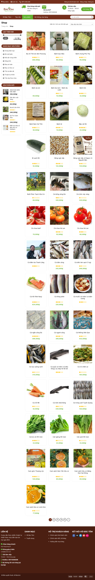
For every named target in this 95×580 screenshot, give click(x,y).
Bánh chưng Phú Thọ (83, 54)
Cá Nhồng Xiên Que (83, 332)
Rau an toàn (8, 64)
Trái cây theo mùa (10, 78)
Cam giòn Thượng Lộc (36, 471)
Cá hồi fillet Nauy (36, 296)
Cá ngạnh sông (59, 332)
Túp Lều (18, 17)
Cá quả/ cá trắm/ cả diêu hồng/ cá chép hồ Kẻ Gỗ (59, 368)
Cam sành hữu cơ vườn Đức (36, 507)
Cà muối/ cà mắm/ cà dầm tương (82, 297)
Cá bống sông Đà (59, 194)
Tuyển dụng (30, 538)
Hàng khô (8, 61)
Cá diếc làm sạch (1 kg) (83, 262)
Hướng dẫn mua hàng (57, 541)
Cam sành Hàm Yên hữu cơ (59, 471)
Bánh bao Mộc (59, 54)
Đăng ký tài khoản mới (71, 2)
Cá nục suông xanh (36, 367)
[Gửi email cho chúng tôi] (77, 535)
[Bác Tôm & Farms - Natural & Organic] (10, 9)
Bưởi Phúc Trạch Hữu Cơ (36, 194)
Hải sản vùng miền (11, 57)
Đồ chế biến (9, 54)
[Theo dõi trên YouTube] (83, 535)
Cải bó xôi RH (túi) (35, 437)
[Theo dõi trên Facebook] (73, 535)
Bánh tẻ (59, 124)
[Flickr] (87, 535)
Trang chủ (4, 26)
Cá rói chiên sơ (83, 367)
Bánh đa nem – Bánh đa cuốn (59, 89)
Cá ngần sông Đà (36, 332)
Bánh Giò (83, 88)
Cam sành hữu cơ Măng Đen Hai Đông (82, 472)
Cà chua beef (36, 228)
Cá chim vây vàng (83, 194)
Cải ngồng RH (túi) (59, 437)
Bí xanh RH (36, 158)
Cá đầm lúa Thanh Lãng (36, 262)
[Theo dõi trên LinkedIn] (80, 535)
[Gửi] (92, 17)
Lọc (5, 38)
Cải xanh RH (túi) (83, 437)
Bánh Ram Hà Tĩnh (36, 124)
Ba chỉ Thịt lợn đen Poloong (36, 54)
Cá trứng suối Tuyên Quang (82, 403)
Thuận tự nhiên (10, 75)
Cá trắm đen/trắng (59, 403)
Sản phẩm (26, 17)
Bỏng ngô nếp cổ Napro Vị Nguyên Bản (82, 159)
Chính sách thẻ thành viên (58, 535)
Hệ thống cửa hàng (41, 17)
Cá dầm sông (59, 262)
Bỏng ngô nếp (59, 158)
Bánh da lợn (36, 88)
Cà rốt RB (36, 403)
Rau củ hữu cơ (9, 68)
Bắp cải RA (83, 124)
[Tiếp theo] (68, 519)
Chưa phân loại (9, 51)
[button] (87, 2)
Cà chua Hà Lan (59, 228)
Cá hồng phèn (59, 296)
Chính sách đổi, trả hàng (58, 538)
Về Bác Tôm (7, 17)
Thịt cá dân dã (9, 71)
